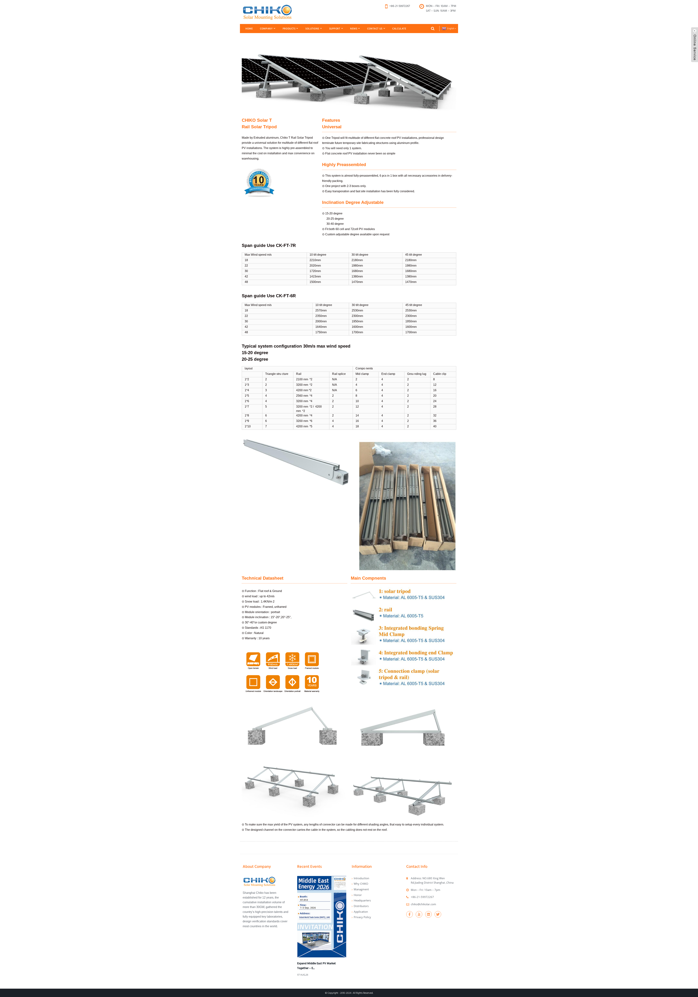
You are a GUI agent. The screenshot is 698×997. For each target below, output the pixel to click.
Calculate (399, 28)
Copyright (332, 993)
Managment (361, 889)
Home (249, 28)
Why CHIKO (361, 883)
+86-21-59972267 (422, 897)
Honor (358, 895)
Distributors (361, 906)
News (353, 28)
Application (361, 911)
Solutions (312, 28)
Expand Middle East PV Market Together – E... (316, 965)
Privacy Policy (362, 917)
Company (266, 28)
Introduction (361, 878)
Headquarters (362, 900)
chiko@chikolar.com (423, 904)
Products (289, 28)
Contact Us (374, 28)
